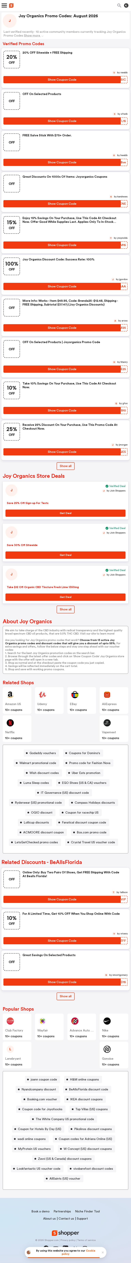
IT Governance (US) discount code (65, 792)
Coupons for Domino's (84, 753)
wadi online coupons (32, 1138)
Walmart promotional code (37, 763)
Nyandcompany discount (38, 1089)
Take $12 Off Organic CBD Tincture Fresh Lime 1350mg (43, 587)
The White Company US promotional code (65, 1119)
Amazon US (13, 704)
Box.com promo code (91, 832)
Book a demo (40, 1211)
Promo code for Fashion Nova (89, 763)
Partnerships (62, 1211)
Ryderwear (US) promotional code (38, 802)
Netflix (9, 732)
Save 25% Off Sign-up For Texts (27, 503)
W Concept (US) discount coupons (88, 1148)
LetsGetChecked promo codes (36, 842)
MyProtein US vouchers (34, 1148)
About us (49, 1218)
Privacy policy (67, 1240)
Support (82, 1218)
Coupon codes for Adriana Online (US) (85, 1138)
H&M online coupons (84, 1079)
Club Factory (14, 1030)
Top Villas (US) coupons (91, 1109)
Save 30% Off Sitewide (22, 545)
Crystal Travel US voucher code (93, 842)
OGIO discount (41, 812)
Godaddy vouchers (43, 753)
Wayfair (42, 1030)
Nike (105, 1030)
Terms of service (86, 1240)
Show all (65, 466)
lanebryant (13, 1058)
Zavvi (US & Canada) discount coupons (65, 1158)
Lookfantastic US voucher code (38, 1168)
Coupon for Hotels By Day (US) (39, 1129)
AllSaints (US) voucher (64, 1178)
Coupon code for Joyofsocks (42, 1109)
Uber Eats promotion (86, 772)
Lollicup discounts (36, 822)
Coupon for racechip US (82, 812)
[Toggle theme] (126, 5)
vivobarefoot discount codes (93, 1168)
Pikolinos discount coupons (93, 1129)
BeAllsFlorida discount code (88, 1089)
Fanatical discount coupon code (84, 822)
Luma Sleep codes (36, 782)
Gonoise (107, 1058)
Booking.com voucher (42, 1099)
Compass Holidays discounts (95, 802)
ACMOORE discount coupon (43, 832)
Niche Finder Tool (87, 1211)
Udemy (42, 704)
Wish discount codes (44, 772)
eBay (73, 704)
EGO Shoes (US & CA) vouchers (84, 782)
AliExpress (109, 704)
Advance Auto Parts (84, 1030)
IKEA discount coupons (86, 1099)
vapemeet (109, 732)
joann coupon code (44, 1079)
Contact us (66, 1218)
